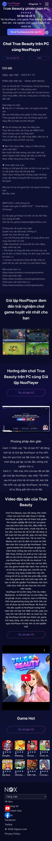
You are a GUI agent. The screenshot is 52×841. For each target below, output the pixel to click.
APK (39, 58)
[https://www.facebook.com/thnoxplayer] (7, 815)
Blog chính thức (13, 810)
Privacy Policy (12, 833)
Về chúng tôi (11, 806)
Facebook (10, 819)
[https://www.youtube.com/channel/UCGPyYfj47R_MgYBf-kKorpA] (7, 808)
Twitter (8, 824)
